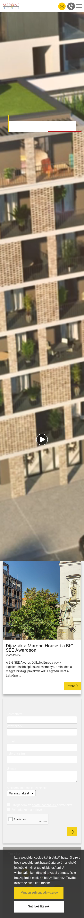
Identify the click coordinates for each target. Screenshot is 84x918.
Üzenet (11, 768)
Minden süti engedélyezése (39, 892)
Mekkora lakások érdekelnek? (27, 788)
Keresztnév (14, 714)
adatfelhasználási (44, 805)
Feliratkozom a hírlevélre (28, 810)
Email (11, 741)
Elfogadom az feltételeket (41, 805)
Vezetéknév (14, 726)
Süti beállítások (38, 906)
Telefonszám (16, 753)
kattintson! (42, 883)
